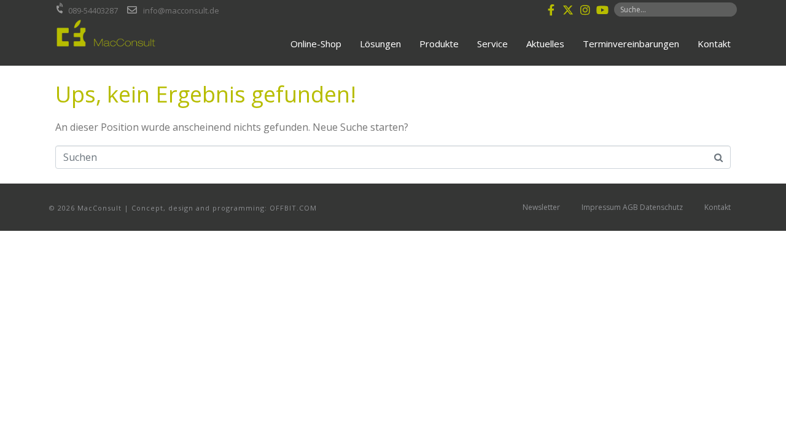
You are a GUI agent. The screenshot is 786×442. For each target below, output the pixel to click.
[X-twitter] (568, 9)
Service (492, 43)
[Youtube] (602, 9)
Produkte (439, 43)
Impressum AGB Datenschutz (632, 207)
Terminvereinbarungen (631, 43)
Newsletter (541, 207)
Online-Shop (315, 43)
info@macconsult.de (181, 10)
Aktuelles (545, 43)
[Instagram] (585, 9)
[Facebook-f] (550, 9)
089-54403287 (93, 10)
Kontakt (714, 43)
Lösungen (380, 43)
